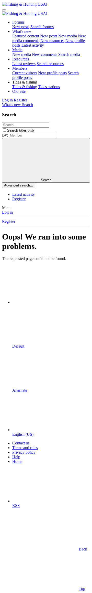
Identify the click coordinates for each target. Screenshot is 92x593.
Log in (7, 212)
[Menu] (4, 10)
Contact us (20, 443)
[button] (24, 82)
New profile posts (52, 73)
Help (16, 457)
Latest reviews (24, 63)
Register (19, 199)
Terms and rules (25, 447)
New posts (20, 27)
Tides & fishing (24, 87)
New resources (52, 40)
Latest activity (32, 45)
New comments (44, 54)
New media (67, 36)
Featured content (25, 36)
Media (17, 50)
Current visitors (24, 73)
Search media (69, 54)
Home (17, 461)
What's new (21, 31)
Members (19, 68)
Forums (18, 22)
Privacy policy (24, 452)
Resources (20, 59)
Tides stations (49, 87)
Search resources (50, 63)
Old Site (19, 91)
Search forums (42, 27)
